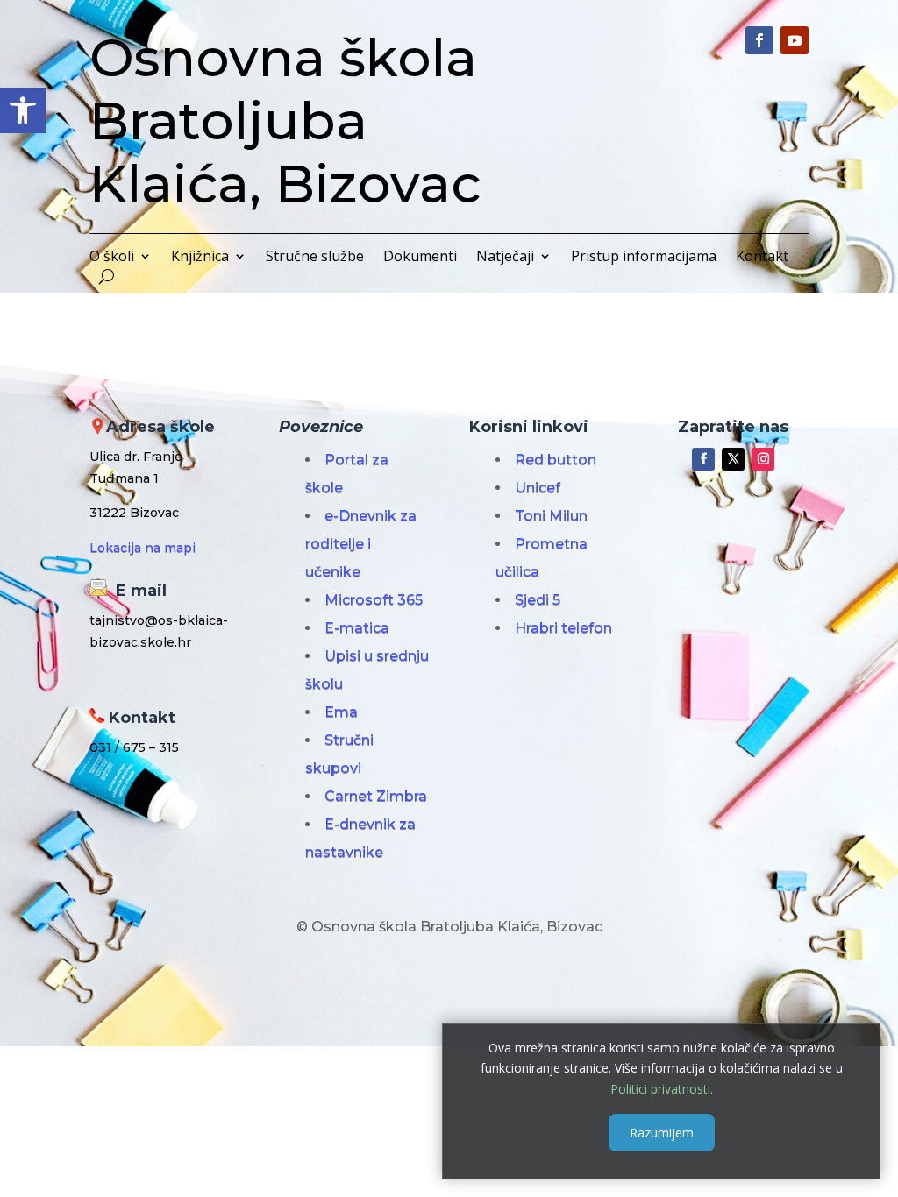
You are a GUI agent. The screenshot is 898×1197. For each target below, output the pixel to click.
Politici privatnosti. (661, 1088)
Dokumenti (420, 258)
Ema (341, 712)
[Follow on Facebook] (759, 40)
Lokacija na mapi (142, 548)
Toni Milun (551, 515)
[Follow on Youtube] (794, 40)
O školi (111, 258)
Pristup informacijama (643, 258)
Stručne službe (315, 258)
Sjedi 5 (537, 599)
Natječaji (505, 258)
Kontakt (762, 258)
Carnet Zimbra (375, 796)
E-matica (356, 628)
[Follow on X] (733, 459)
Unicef (537, 487)
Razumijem (662, 1132)
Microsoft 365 (373, 599)
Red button (555, 459)
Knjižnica (200, 258)
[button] (23, 110)
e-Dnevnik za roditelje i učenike (361, 543)
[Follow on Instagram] (763, 459)
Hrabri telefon (563, 628)
